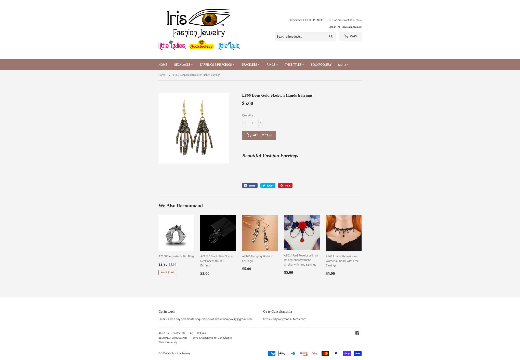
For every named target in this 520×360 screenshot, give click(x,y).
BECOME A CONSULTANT (172, 337)
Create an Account (352, 27)
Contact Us (178, 333)
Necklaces (182, 64)
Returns (201, 333)
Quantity (247, 115)
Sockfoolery (321, 64)
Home (162, 64)
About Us (163, 333)
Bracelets (250, 64)
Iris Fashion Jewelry (178, 353)
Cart (354, 36)
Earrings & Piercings (216, 64)
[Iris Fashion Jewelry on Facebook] (357, 333)
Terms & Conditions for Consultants (211, 337)
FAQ (191, 333)
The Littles (293, 64)
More (342, 64)
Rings (271, 64)
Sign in (332, 27)
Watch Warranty (167, 342)
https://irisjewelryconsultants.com (284, 319)
